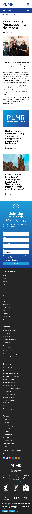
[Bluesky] (4, 458)
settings (19, 508)
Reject (12, 511)
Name (4, 231)
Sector (4, 249)
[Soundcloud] (16, 458)
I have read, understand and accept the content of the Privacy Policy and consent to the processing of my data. (15, 258)
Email (4, 237)
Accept (5, 511)
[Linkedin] (13, 458)
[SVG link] (8, 4)
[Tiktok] (18, 458)
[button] (28, 4)
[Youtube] (10, 458)
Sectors (6, 326)
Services (7, 364)
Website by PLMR (16, 482)
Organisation (6, 243)
